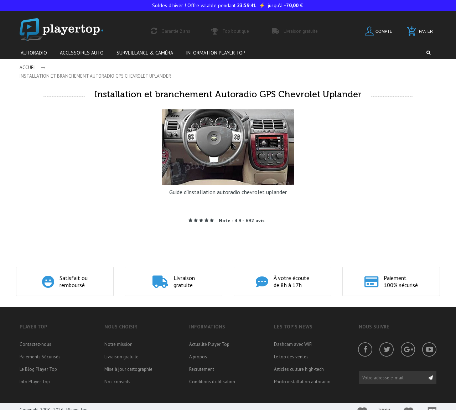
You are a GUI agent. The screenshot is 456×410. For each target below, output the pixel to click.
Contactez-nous (35, 344)
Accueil (28, 67)
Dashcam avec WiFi (293, 344)
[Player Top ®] (69, 30)
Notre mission (118, 344)
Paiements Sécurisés (40, 357)
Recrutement (201, 369)
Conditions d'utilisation (212, 382)
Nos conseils (117, 382)
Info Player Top (35, 382)
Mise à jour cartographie (128, 369)
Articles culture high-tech (299, 369)
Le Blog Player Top (38, 369)
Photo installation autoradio (302, 382)
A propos (198, 357)
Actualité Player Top (209, 344)
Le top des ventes (291, 357)
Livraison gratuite (121, 357)
